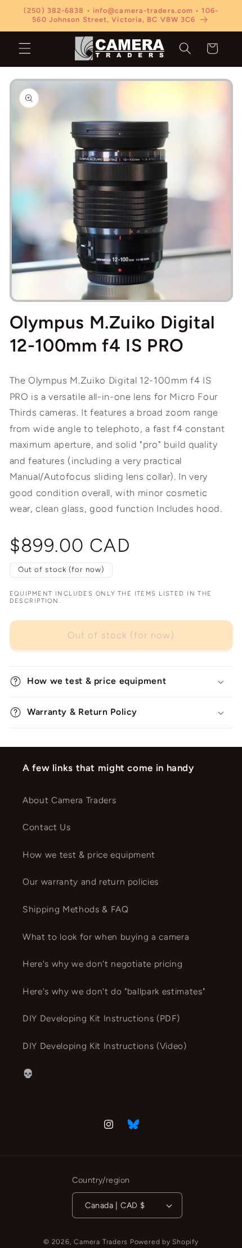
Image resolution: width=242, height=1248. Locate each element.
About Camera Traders (69, 800)
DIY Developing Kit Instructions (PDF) (101, 1018)
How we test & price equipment (89, 854)
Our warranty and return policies (91, 881)
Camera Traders (101, 1242)
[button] (24, 48)
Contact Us (47, 827)
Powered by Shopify (164, 1242)
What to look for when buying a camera (106, 936)
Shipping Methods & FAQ (76, 909)
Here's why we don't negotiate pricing (102, 963)
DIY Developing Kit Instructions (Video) (105, 1045)
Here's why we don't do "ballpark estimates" (114, 991)
